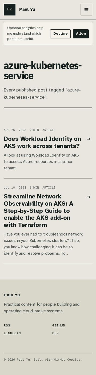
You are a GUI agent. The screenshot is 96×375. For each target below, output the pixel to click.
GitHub (58, 325)
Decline (60, 33)
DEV (55, 333)
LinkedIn (12, 333)
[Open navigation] (86, 9)
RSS (7, 325)
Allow (81, 33)
